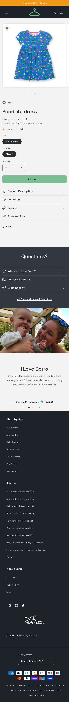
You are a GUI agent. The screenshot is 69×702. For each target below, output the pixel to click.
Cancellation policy (53, 690)
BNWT (9, 154)
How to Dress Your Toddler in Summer (26, 549)
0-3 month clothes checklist (20, 491)
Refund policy (43, 685)
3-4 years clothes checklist (19, 535)
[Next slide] (45, 407)
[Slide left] (27, 93)
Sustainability (12, 584)
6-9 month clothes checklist (20, 506)
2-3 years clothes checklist (19, 528)
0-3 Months (12, 427)
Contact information (36, 695)
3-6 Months (12, 435)
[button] (6, 12)
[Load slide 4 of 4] (40, 407)
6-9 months (12, 141)
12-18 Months (13, 456)
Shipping (19, 123)
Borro (15, 685)
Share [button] (9, 226)
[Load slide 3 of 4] (36, 407)
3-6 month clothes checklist (20, 499)
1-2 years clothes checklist (19, 520)
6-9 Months (12, 442)
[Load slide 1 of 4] (29, 407)
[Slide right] (41, 93)
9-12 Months (12, 449)
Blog (8, 592)
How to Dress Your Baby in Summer (24, 542)
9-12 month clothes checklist (20, 513)
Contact (10, 557)
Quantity (6, 161)
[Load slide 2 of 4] (32, 407)
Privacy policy (58, 685)
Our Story (11, 577)
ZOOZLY (33, 635)
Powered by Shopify (26, 685)
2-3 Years (11, 464)
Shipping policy (35, 690)
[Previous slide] (23, 407)
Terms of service (18, 690)
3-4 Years (11, 471)
